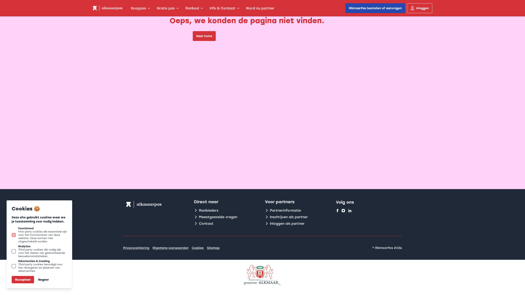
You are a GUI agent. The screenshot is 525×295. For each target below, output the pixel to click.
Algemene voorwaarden (170, 248)
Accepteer (23, 279)
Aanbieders (208, 210)
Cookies (198, 248)
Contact (206, 223)
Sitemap (213, 248)
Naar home (204, 36)
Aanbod (192, 8)
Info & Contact (222, 8)
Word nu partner (260, 8)
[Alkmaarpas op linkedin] (349, 210)
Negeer (43, 279)
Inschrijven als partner (289, 217)
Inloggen (422, 8)
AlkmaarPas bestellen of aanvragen (375, 8)
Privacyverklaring (136, 248)
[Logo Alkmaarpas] (107, 8)
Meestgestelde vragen (218, 217)
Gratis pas (166, 8)
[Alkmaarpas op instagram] (343, 210)
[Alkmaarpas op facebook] (337, 210)
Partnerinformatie (285, 210)
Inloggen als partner (287, 223)
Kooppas (138, 8)
